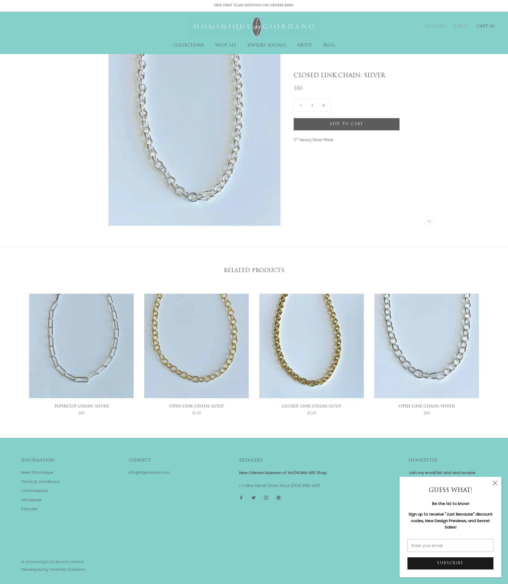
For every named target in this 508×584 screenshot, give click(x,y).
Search (460, 26)
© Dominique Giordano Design (52, 562)
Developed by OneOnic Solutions (53, 569)
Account (435, 26)
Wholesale (31, 500)
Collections (188, 46)
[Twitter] (254, 497)
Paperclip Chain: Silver (81, 406)
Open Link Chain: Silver (427, 406)
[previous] (16, 349)
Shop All (225, 46)
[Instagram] (266, 497)
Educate (29, 509)
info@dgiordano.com (149, 472)
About (304, 46)
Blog (329, 46)
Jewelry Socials (266, 46)
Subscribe (450, 563)
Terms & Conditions (40, 481)
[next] (491, 349)
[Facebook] (241, 497)
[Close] (495, 483)
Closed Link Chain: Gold (311, 406)
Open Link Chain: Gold (196, 406)
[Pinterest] (278, 497)
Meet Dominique (37, 472)
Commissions (34, 490)
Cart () (485, 27)
